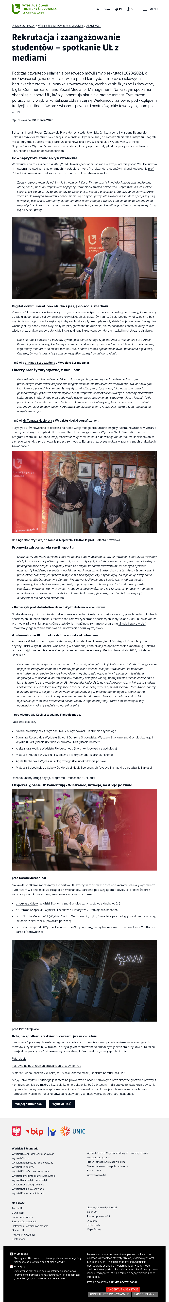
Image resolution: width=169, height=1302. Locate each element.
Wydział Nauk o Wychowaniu (28, 1188)
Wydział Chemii (20, 1158)
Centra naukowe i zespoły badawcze (107, 1166)
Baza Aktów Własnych (24, 1221)
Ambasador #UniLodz (26, 641)
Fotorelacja (19, 1058)
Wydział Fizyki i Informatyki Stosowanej (33, 1175)
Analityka (19, 1266)
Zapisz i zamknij (145, 1294)
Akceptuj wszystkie (123, 1289)
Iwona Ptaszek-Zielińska (39, 1073)
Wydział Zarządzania (98, 1157)
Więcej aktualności (28, 1104)
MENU (154, 9)
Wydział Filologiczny (23, 1166)
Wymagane (21, 1253)
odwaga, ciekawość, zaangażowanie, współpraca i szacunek (93, 1093)
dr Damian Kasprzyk (29, 910)
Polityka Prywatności (23, 1234)
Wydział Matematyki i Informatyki (30, 1180)
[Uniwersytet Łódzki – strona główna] (36, 9)
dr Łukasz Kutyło (27, 903)
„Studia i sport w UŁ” (132, 623)
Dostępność (18, 1239)
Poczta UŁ (17, 1208)
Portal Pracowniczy (22, 1217)
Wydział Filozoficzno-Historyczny (30, 1171)
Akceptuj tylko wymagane (109, 1294)
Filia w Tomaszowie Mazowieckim (106, 1161)
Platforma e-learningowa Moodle (30, 1226)
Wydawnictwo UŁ (96, 1175)
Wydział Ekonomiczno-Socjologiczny (32, 1162)
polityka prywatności (123, 1282)
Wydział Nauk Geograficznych (28, 1184)
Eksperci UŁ (18, 1230)
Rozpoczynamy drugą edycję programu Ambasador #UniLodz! (53, 778)
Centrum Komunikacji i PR (108, 1073)
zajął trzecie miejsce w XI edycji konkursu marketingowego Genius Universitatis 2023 (80, 650)
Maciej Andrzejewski (75, 1073)
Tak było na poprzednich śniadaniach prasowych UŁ (46, 1065)
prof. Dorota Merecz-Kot (32, 916)
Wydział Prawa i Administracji (28, 1193)
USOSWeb (18, 1212)
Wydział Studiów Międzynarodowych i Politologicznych (117, 1153)
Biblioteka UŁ (94, 1170)
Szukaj (106, 9)
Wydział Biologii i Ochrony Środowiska (33, 1153)
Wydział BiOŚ (61, 1104)
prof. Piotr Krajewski (29, 927)
